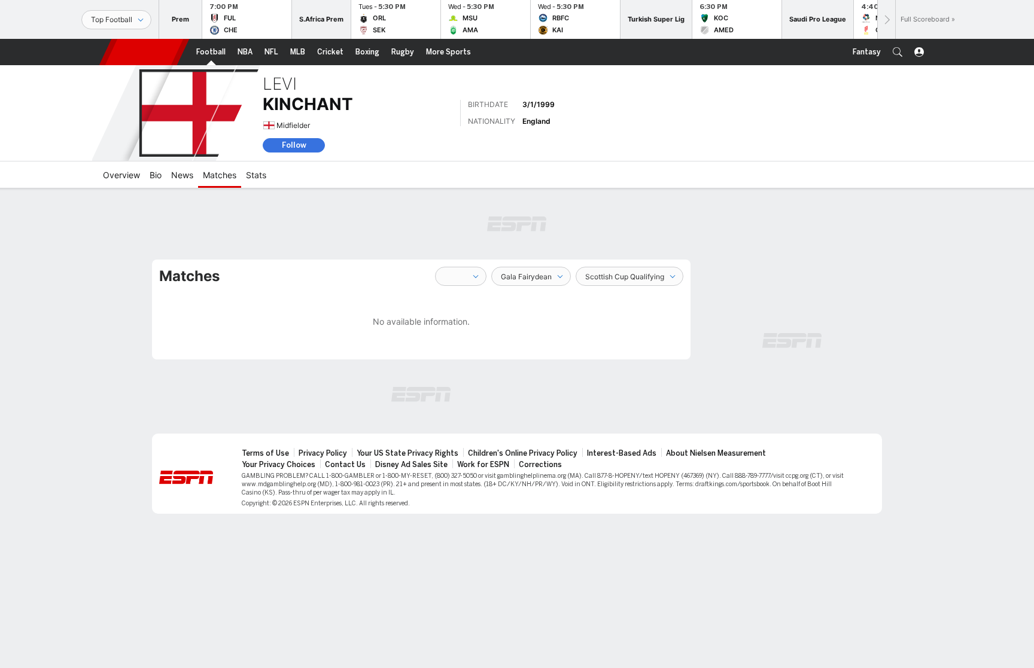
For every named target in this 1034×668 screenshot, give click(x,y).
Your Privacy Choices (278, 464)
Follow (294, 145)
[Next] (886, 19)
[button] (897, 52)
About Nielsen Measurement (716, 453)
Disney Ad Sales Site (411, 464)
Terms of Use (265, 453)
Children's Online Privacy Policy (522, 453)
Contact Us (345, 464)
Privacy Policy (323, 453)
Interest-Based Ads (621, 453)
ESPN (144, 52)
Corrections (540, 464)
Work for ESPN (483, 464)
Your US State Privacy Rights (407, 453)
